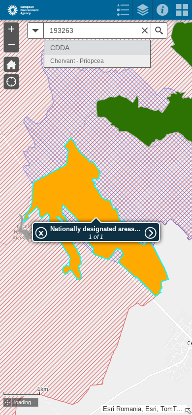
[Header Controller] (96, 10)
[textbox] (97, 30)
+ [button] (11, 29)
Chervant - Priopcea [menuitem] (77, 61)
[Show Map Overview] (188, 411)
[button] (7, 402)
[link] (20, 9)
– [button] (11, 43)
